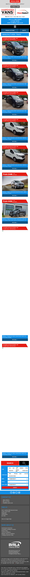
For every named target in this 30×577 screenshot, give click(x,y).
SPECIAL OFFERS (15, 1)
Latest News (15, 4)
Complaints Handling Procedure (9, 529)
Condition (4, 474)
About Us (8, 4)
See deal (14, 60)
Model (3, 481)
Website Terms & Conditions (8, 533)
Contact (22, 4)
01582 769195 (15, 21)
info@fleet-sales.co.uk (17, 22)
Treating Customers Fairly (7, 535)
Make (3, 478)
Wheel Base (4, 484)
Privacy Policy (5, 530)
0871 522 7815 (6, 501)
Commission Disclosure (7, 528)
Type (3, 469)
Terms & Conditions (6, 532)
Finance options (10, 30)
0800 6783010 (17, 19)
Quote (24, 30)
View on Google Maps (7, 519)
